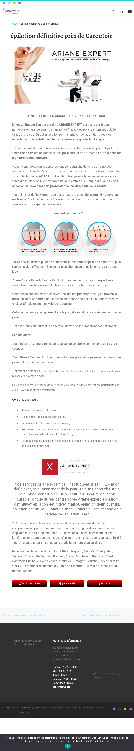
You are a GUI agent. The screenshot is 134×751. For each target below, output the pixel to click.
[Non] (130, 742)
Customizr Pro (22, 712)
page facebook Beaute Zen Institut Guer (28, 642)
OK (67, 746)
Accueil (14, 23)
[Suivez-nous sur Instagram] (9, 3)
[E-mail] (14, 3)
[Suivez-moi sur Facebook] (3, 3)
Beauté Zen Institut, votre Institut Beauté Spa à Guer (40, 707)
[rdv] (19, 3)
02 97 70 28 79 (60, 655)
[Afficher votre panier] (121, 11)
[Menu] (130, 11)
